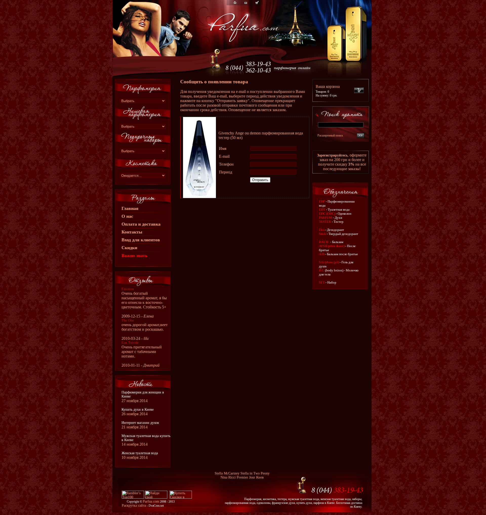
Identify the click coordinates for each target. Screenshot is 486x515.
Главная (130, 208)
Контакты (132, 231)
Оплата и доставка (141, 224)
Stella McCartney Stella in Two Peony (242, 473)
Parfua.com (151, 501)
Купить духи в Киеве (138, 409)
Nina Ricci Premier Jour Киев (242, 477)
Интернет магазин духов (140, 423)
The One (128, 320)
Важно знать (135, 255)
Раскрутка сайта (134, 505)
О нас (127, 216)
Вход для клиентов (141, 239)
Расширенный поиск (330, 135)
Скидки (129, 247)
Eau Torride (130, 343)
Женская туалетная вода (140, 453)
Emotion (128, 289)
